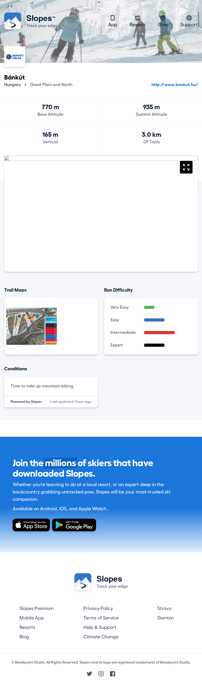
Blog (24, 636)
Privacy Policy (98, 608)
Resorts (137, 24)
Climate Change (100, 636)
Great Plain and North (51, 85)
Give (163, 24)
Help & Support (99, 627)
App (112, 24)
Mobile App (31, 618)
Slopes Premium (36, 608)
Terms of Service (101, 618)
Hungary (12, 85)
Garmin (165, 618)
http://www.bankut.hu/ (175, 85)
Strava (164, 608)
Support (189, 24)
